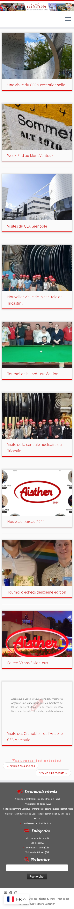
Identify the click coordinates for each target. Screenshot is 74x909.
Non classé (36, 842)
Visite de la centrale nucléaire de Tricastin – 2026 (37, 798)
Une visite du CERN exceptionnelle (36, 84)
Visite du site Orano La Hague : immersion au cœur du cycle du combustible (38, 808)
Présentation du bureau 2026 (37, 803)
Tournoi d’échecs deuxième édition (36, 592)
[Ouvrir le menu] (68, 19)
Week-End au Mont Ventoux (30, 155)
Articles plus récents (53, 773)
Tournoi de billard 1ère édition (32, 373)
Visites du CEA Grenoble (27, 226)
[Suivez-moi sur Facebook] (11, 893)
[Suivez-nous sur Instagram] (16, 893)
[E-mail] (6, 893)
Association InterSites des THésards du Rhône (34, 898)
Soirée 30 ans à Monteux (27, 662)
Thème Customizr (46, 903)
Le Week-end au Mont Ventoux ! (37, 823)
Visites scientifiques (34, 852)
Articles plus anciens (20, 766)
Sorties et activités (35, 847)
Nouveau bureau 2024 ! (26, 521)
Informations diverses (35, 838)
